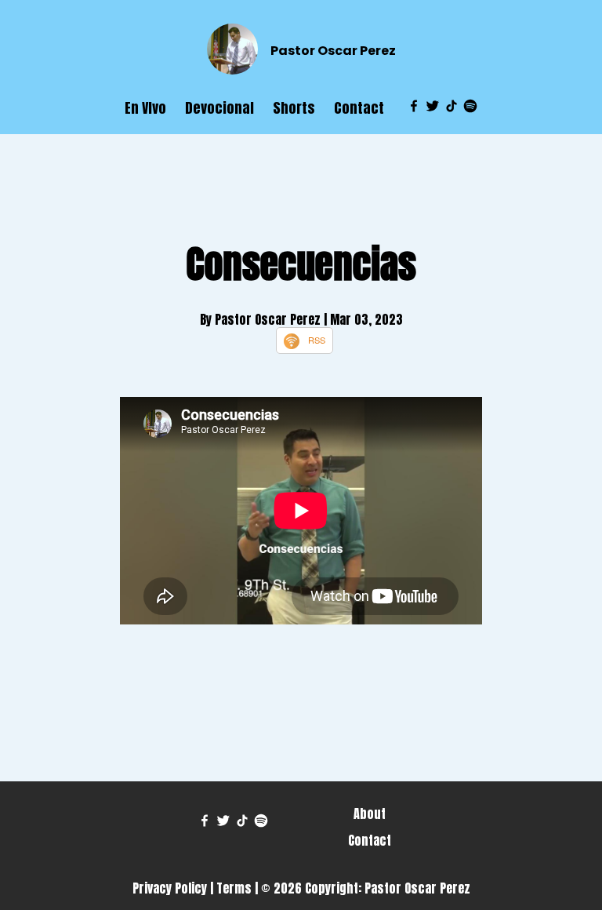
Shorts (294, 107)
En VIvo (145, 107)
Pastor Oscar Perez (333, 51)
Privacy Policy (169, 888)
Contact (359, 107)
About (370, 813)
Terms (234, 888)
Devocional (219, 107)
